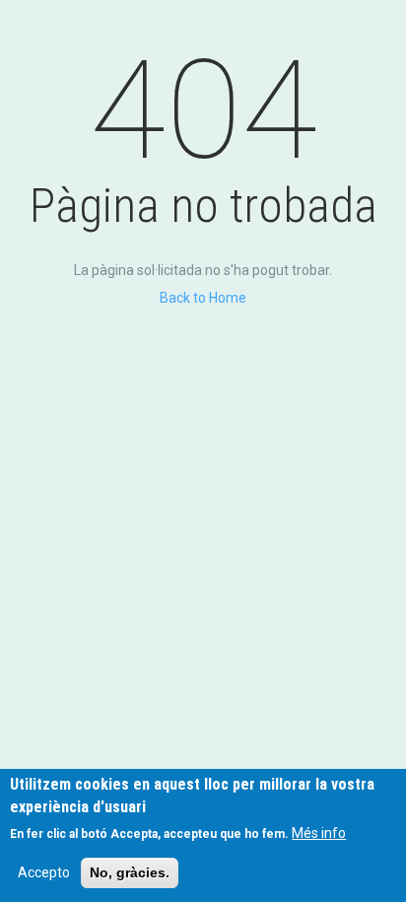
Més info (319, 833)
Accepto (44, 872)
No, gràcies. (129, 872)
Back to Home (203, 298)
